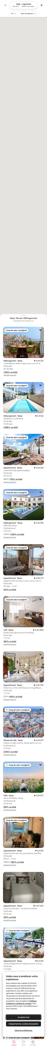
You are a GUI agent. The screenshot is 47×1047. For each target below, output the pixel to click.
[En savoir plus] (33, 321)
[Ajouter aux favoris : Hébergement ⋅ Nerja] (40, 330)
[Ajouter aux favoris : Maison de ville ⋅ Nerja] (40, 710)
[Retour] (5, 5)
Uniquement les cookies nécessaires (23, 1024)
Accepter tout (23, 1017)
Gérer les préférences (23, 1030)
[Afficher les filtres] (41, 5)
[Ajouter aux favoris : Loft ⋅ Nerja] (40, 599)
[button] (10, 372)
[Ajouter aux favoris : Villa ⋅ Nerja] (40, 765)
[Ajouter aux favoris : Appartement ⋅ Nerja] (40, 437)
